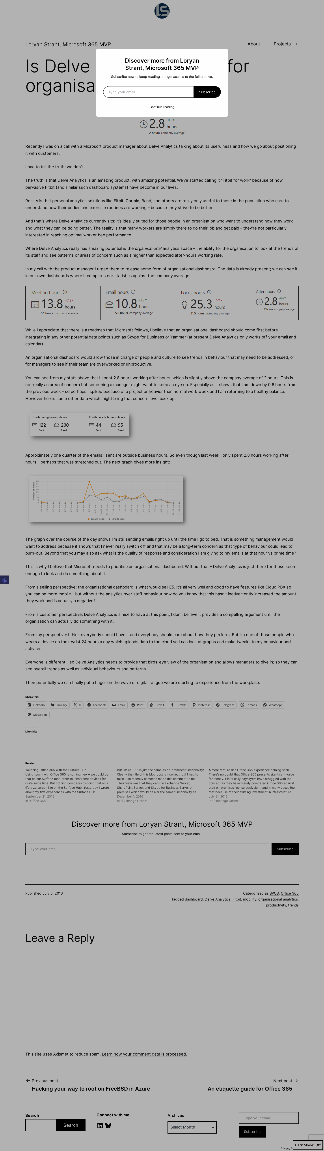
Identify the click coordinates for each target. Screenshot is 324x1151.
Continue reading (162, 107)
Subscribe (207, 92)
